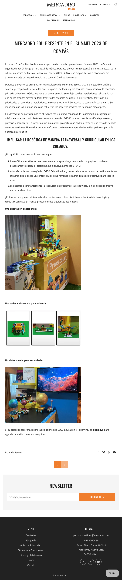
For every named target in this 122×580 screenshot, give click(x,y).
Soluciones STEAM (49, 15)
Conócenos (28, 15)
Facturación (53, 20)
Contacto (94, 15)
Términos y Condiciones (30, 550)
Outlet (30, 565)
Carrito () (105, 4)
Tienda (67, 15)
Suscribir (96, 497)
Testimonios (69, 20)
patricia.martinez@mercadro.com (91, 535)
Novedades (78, 15)
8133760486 (91, 540)
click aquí (98, 430)
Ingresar (92, 4)
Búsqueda (30, 540)
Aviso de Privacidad (30, 545)
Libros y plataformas (31, 555)
